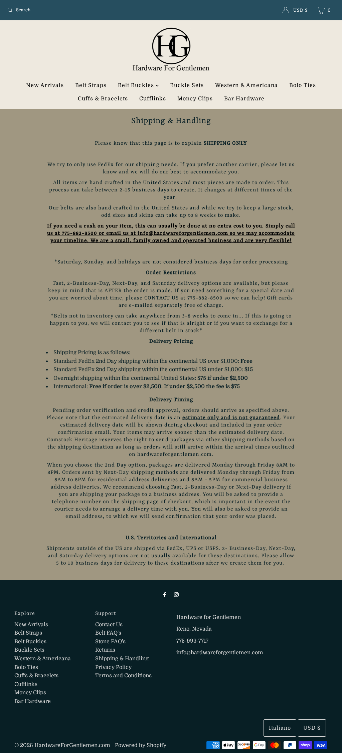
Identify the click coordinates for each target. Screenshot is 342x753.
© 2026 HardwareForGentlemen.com (62, 745)
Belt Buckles (137, 85)
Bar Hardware (244, 99)
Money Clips (195, 99)
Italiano (280, 728)
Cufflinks (152, 99)
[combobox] (58, 10)
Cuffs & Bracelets (103, 99)
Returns (105, 650)
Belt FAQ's (108, 633)
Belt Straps (91, 85)
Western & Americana (246, 85)
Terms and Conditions (123, 676)
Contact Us (109, 625)
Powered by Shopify (140, 745)
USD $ (300, 10)
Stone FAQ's (110, 642)
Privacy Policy (113, 667)
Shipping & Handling (122, 659)
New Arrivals (45, 85)
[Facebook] (164, 594)
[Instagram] (176, 594)
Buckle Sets (187, 85)
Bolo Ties (302, 85)
